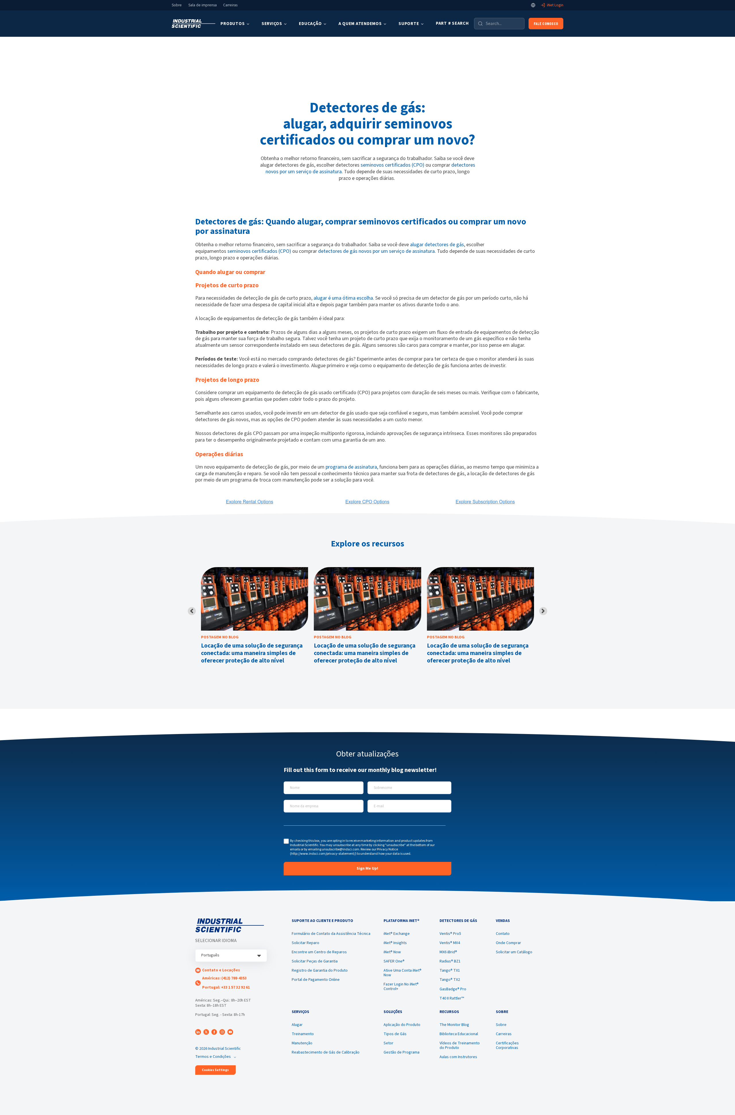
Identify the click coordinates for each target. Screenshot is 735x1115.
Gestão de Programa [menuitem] (401, 1052)
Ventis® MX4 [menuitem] (450, 943)
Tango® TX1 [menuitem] (450, 970)
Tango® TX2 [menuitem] (450, 980)
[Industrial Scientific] (193, 23)
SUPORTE (409, 24)
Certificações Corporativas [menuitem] (507, 1045)
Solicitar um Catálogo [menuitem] (514, 952)
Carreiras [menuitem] (504, 1034)
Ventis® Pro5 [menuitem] (450, 934)
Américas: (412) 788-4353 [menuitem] (224, 978)
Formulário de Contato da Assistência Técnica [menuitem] (331, 934)
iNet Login (555, 5)
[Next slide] (543, 611)
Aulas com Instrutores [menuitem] (458, 1057)
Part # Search (452, 23)
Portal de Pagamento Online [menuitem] (316, 980)
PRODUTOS (232, 24)
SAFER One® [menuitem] (394, 961)
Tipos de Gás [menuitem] (395, 1034)
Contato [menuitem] (503, 934)
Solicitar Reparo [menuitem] (305, 943)
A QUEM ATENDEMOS (360, 24)
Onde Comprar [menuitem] (508, 943)
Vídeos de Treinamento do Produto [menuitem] (460, 1045)
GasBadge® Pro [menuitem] (453, 989)
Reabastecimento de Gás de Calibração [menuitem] (325, 1052)
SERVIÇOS (272, 24)
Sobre (177, 5)
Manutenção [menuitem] (302, 1043)
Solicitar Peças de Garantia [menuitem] (315, 961)
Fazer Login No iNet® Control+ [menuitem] (401, 986)
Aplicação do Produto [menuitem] (402, 1025)
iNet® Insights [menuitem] (395, 943)
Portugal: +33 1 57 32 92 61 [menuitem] (226, 987)
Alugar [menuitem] (297, 1025)
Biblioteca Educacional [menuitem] (459, 1034)
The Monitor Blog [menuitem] (454, 1025)
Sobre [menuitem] (501, 1025)
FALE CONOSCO (546, 23)
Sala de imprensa (202, 5)
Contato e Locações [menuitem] (221, 970)
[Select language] (533, 5)
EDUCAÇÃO (310, 24)
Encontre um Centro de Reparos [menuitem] (319, 952)
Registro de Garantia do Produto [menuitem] (320, 970)
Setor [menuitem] (388, 1043)
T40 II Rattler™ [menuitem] (452, 998)
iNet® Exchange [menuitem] (397, 934)
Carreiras (230, 5)
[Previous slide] (192, 611)
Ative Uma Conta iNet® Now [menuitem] (402, 973)
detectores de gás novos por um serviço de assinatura (376, 251)
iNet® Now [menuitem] (392, 952)
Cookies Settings (215, 1070)
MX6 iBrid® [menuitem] (448, 952)
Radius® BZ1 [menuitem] (450, 961)
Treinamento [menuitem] (303, 1034)
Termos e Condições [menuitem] (213, 1057)
